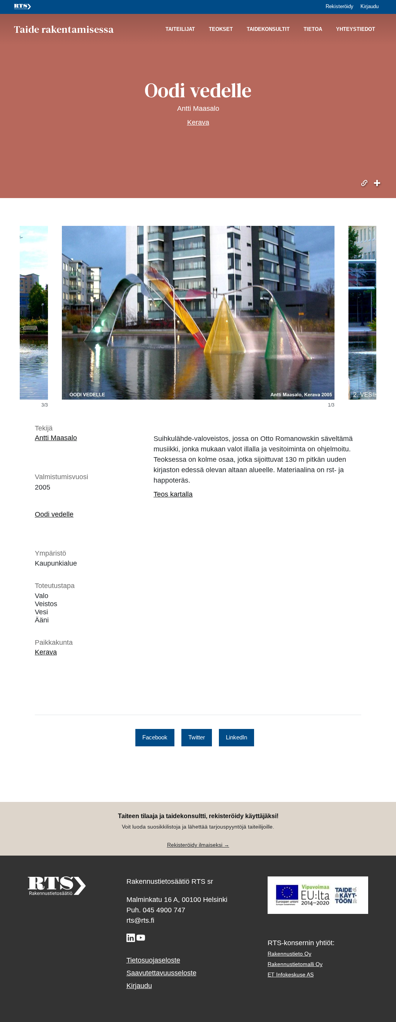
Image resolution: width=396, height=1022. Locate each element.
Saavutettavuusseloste (161, 973)
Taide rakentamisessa (64, 29)
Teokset (221, 29)
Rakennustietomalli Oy (295, 964)
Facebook (154, 737)
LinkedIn (236, 737)
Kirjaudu (369, 7)
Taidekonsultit (268, 29)
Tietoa (313, 29)
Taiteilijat (180, 29)
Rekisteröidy (339, 7)
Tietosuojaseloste (153, 960)
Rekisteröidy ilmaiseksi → (198, 845)
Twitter (196, 737)
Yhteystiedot (355, 29)
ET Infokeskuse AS (291, 975)
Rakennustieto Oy (289, 954)
